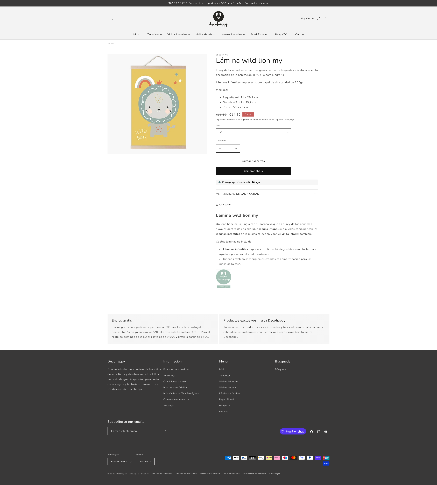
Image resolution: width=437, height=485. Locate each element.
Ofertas (223, 411)
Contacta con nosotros (176, 399)
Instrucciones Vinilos (175, 387)
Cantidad (221, 140)
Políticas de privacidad (176, 369)
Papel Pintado (227, 399)
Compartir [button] (225, 204)
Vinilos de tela (227, 387)
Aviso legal (169, 375)
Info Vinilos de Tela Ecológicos (181, 393)
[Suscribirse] (165, 431)
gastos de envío (251, 119)
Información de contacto (254, 473)
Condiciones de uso (174, 381)
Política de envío (232, 473)
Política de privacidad (186, 473)
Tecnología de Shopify (138, 474)
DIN (218, 125)
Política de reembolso (162, 473)
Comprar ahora (253, 171)
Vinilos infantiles (229, 381)
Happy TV (225, 405)
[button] (111, 18)
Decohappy (121, 474)
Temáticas (224, 375)
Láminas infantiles (229, 393)
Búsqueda (280, 369)
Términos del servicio (210, 473)
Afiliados (168, 405)
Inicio (222, 369)
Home (111, 43)
